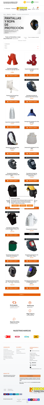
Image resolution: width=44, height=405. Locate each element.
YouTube (34, 399)
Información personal (20, 349)
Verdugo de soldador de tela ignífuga (31, 122)
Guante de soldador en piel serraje (31, 69)
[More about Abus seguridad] (17, 336)
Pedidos (17, 350)
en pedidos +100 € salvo (14, 306)
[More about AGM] (36, 336)
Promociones (14, 8)
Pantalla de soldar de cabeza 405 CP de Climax (31, 96)
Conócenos (5, 349)
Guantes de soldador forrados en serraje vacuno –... (12, 69)
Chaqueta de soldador (31, 229)
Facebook (29, 399)
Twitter (31, 399)
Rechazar (23, 205)
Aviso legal (5, 390)
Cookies (24, 399)
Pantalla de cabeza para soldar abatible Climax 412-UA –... (12, 229)
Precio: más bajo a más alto (34, 38)
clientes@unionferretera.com (35, 368)
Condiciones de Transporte (8, 351)
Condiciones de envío (7, 350)
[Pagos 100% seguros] (30, 310)
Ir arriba (22, 294)
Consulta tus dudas (14, 323)
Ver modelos (32, 234)
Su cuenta (18, 347)
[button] (5, 336)
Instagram (36, 399)
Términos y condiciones (10, 390)
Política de (30, 305)
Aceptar (29, 205)
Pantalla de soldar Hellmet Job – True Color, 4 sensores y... (12, 282)
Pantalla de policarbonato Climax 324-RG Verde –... (12, 255)
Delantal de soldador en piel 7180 (32, 148)
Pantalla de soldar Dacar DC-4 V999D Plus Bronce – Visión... (32, 282)
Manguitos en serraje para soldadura (12, 148)
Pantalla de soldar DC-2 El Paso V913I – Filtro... (31, 255)
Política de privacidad (19, 400)
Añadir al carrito (12, 76)
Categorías (8, 8)
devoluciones (29, 307)
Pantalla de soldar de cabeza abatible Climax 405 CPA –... (12, 175)
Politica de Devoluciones (8, 353)
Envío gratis (13, 305)
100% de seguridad (30, 315)
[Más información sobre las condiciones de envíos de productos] (14, 302)
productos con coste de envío (13, 307)
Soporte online (14, 322)
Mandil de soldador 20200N (12, 122)
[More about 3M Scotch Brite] (7, 336)
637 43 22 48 (36, 2)
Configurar (15, 205)
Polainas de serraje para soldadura (12, 96)
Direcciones (18, 351)
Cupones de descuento (20, 353)
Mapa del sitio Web (27, 401)
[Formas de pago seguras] (12, 394)
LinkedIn (38, 399)
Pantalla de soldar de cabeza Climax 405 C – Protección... (31, 175)
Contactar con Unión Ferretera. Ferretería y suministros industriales (8, 357)
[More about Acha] (26, 336)
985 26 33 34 (28, 2)
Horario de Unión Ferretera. (8, 354)
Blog (4, 359)
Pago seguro (30, 314)
